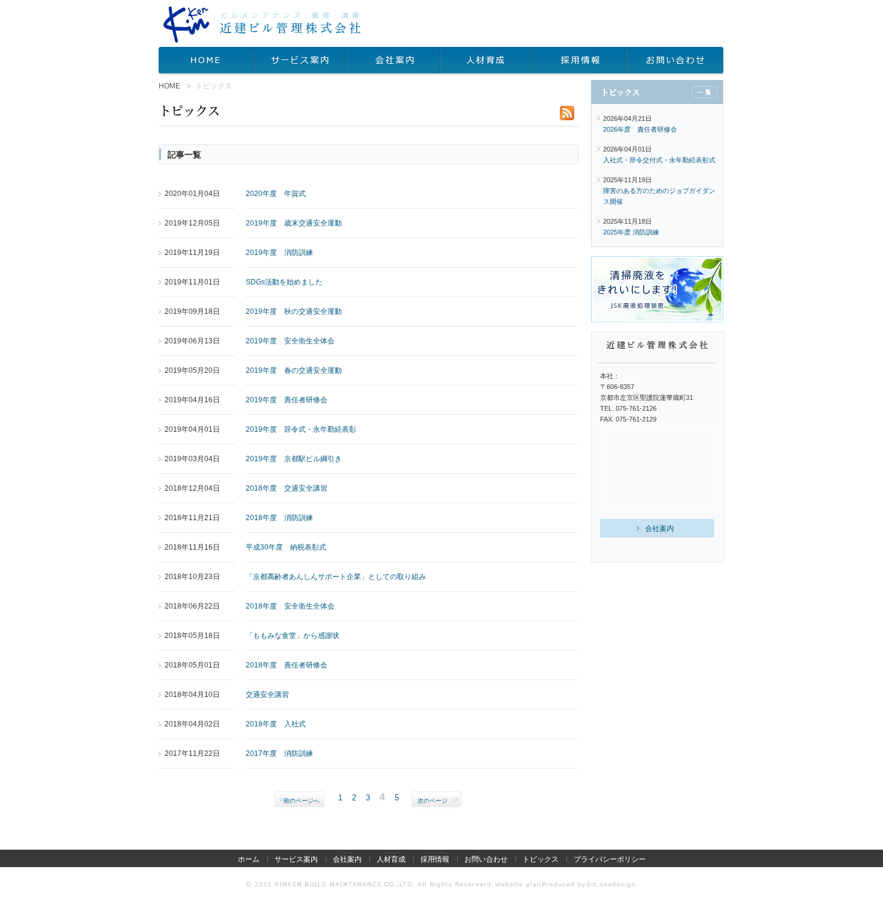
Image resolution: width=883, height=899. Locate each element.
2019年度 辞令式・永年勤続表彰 (301, 429)
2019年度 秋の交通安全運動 (294, 311)
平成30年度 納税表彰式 (286, 547)
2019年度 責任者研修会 (286, 400)
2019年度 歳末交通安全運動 (294, 223)
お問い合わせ (675, 61)
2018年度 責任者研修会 (286, 665)
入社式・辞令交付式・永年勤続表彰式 (659, 160)
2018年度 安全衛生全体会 (290, 606)
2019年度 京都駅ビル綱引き (294, 459)
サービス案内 (300, 61)
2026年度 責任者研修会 (640, 129)
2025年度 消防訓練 (631, 232)
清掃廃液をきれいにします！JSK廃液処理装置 (657, 289)
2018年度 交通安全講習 (286, 488)
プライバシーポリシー (610, 859)
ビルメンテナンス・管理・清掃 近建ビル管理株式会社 (262, 25)
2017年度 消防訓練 (279, 753)
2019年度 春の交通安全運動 (294, 370)
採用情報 (579, 61)
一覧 (704, 92)
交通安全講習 (267, 694)
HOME (206, 61)
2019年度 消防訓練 (279, 252)
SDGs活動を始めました (284, 282)
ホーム (248, 859)
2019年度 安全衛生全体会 (290, 341)
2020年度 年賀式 (276, 193)
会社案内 (393, 61)
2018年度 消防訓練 (279, 518)
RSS (567, 113)
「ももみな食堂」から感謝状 (292, 635)
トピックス (541, 859)
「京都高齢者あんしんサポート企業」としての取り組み (336, 576)
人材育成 (486, 61)
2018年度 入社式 (276, 724)
